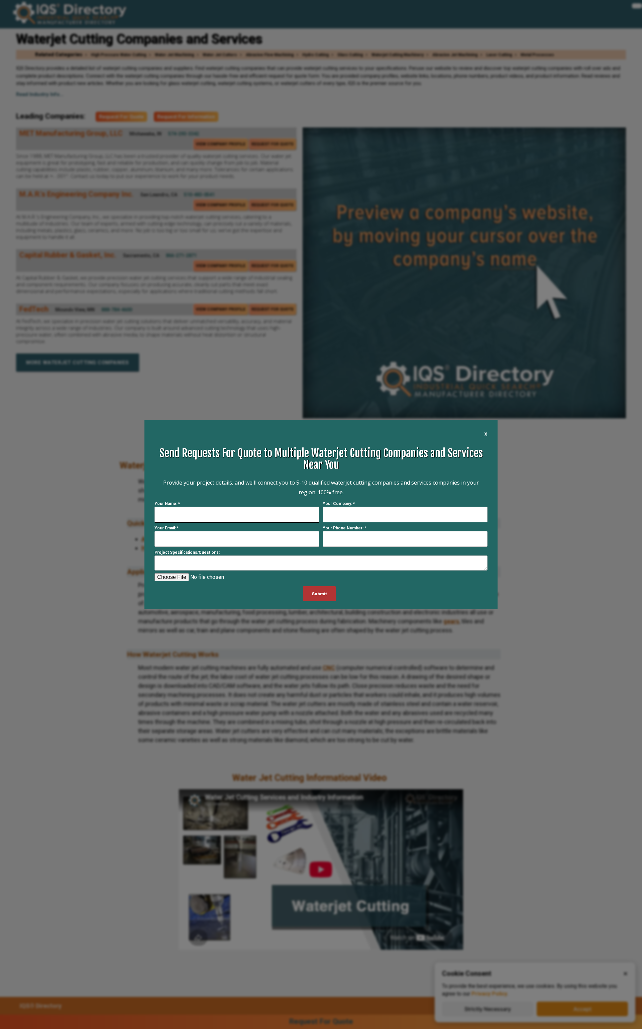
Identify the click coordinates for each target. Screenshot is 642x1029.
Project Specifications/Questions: (187, 552)
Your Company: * (339, 503)
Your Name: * (167, 503)
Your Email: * (166, 528)
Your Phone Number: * (344, 528)
